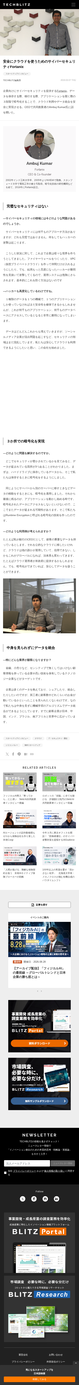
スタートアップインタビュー (17, 74)
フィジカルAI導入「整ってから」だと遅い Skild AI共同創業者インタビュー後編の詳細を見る (20, 789)
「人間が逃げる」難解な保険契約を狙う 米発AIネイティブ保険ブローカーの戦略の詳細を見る (20, 865)
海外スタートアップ (32, 745)
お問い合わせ (56, 1354)
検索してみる (39, 1379)
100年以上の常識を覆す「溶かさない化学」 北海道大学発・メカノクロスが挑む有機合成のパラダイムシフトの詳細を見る (59, 865)
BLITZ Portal (39, 1243)
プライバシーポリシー (24, 1171)
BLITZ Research (39, 1309)
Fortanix (62, 90)
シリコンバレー (12, 745)
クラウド (38, 739)
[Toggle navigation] (73, 4)
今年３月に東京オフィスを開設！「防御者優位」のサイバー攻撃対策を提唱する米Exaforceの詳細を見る (59, 826)
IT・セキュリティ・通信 (58, 739)
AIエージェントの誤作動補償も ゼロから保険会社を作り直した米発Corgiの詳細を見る (20, 826)
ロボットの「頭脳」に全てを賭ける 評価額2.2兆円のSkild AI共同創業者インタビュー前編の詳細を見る (59, 789)
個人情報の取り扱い (54, 1171)
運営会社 (23, 1354)
